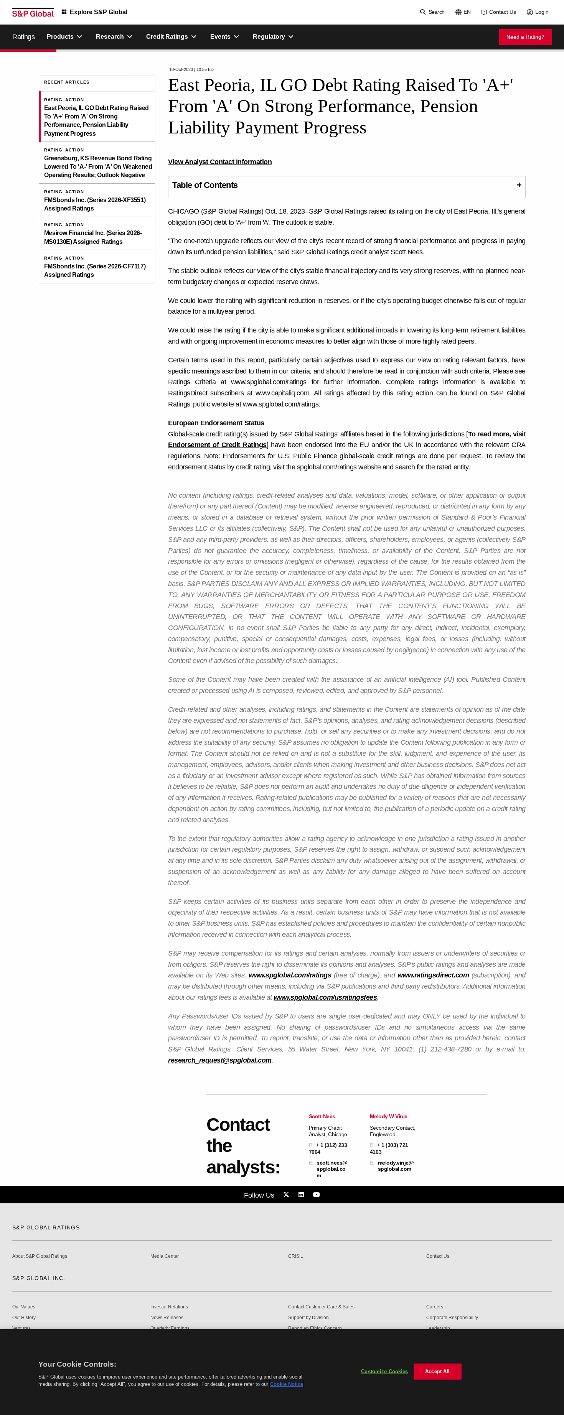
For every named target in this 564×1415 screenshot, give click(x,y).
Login (542, 12)
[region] (282, 1372)
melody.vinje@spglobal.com (396, 1166)
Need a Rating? (525, 37)
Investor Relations (169, 1307)
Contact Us (502, 12)
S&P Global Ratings (46, 1227)
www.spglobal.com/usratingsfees (325, 997)
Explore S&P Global (98, 12)
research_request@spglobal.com (220, 1060)
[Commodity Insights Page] (287, 1195)
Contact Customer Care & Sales (321, 1307)
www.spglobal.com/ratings (290, 975)
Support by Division (308, 1317)
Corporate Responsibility (452, 1317)
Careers (434, 1307)
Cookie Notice (286, 1384)
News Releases (166, 1317)
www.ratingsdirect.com (433, 975)
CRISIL (295, 1256)
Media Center (164, 1256)
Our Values (23, 1307)
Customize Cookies (384, 1371)
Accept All (437, 1371)
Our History (24, 1317)
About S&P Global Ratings (39, 1256)
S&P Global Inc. (39, 1278)
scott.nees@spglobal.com (332, 1169)
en (467, 12)
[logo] (33, 12)
